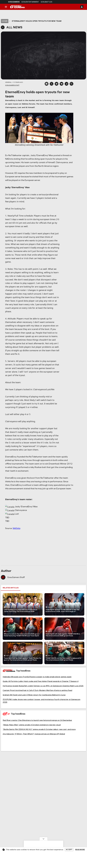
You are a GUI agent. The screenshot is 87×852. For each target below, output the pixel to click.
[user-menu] (81, 6)
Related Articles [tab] (11, 588)
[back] (3, 27)
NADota (16, 528)
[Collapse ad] (43, 838)
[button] (46, 84)
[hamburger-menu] (6, 7)
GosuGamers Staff (16, 577)
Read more (80, 850)
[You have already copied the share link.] (71, 84)
